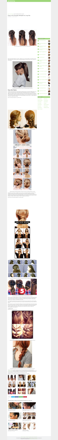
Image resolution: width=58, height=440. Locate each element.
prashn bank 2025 (35, 438)
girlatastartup (11, 1)
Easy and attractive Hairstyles (12, 409)
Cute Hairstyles (39, 101)
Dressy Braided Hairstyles (42, 40)
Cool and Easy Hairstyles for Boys (43, 85)
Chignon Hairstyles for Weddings (43, 79)
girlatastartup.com (10, 370)
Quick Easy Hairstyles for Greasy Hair (13, 430)
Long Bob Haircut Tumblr (42, 90)
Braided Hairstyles (40, 100)
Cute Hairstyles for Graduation (43, 71)
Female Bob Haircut (41, 57)
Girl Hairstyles (39, 103)
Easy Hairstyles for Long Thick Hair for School (28, 409)
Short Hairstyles (40, 107)
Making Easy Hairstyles (25, 430)
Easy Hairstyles (10, 410)
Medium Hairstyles (46, 104)
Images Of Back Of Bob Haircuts (43, 93)
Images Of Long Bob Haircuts (43, 51)
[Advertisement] (29, 8)
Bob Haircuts (45, 98)
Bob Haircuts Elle (41, 68)
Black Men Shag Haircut (42, 54)
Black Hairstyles (40, 98)
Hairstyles (45, 103)
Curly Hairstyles (46, 100)
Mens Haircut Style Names (42, 76)
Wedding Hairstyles (46, 107)
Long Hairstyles (40, 104)
